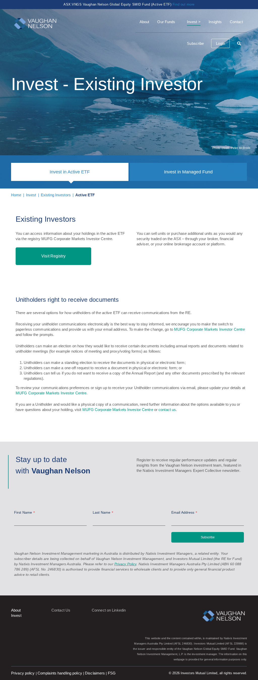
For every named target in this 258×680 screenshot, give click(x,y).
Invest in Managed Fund (188, 171)
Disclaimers (95, 673)
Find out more (184, 4)
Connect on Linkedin (109, 610)
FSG (112, 673)
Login (220, 43)
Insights (215, 22)
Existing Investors (56, 195)
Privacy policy (23, 673)
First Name (24, 512)
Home (16, 195)
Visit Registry (53, 256)
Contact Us (60, 610)
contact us (167, 409)
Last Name (103, 512)
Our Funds (166, 22)
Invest (192, 22)
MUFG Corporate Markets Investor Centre (209, 329)
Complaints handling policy (60, 673)
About (144, 22)
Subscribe (195, 43)
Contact (236, 22)
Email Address (184, 512)
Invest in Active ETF (70, 171)
